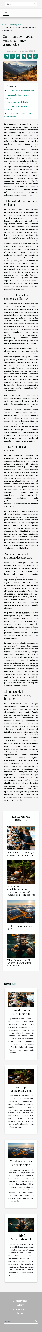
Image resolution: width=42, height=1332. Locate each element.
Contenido (12, 86)
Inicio (3, 24)
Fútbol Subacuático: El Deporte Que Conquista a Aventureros (20, 962)
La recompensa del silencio (18, 102)
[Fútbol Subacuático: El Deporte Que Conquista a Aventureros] (21, 946)
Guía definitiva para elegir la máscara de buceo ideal (20, 854)
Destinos (20, 1305)
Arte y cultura (19, 1309)
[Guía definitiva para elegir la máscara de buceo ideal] (21, 838)
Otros (20, 1313)
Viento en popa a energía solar (19, 927)
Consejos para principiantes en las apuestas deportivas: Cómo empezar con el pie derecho (21, 890)
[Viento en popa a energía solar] (21, 911)
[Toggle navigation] (6, 13)
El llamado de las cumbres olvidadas (21, 91)
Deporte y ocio (15, 24)
